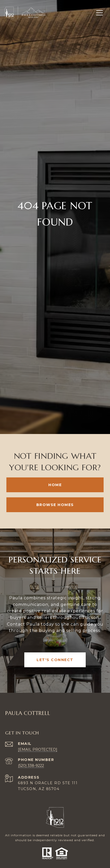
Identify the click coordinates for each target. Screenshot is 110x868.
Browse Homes (55, 504)
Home (55, 485)
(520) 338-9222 (31, 765)
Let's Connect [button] (55, 660)
